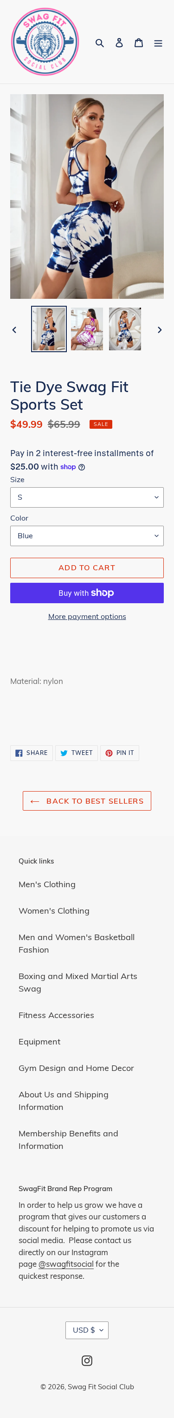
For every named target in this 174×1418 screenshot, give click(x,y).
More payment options (87, 616)
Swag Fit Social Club (101, 1386)
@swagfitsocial (66, 1264)
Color (19, 517)
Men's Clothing (47, 884)
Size (17, 479)
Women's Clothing (54, 910)
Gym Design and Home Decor (76, 1068)
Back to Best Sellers (94, 801)
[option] (49, 328)
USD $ (84, 1329)
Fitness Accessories (56, 1015)
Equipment (39, 1041)
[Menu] (158, 42)
